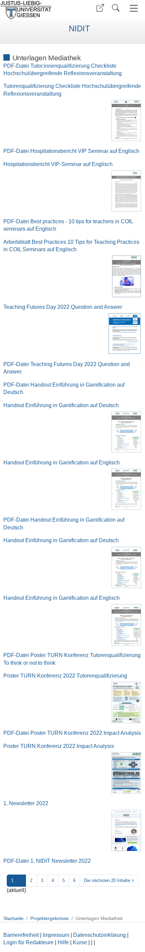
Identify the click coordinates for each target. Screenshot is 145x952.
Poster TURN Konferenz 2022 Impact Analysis (58, 746)
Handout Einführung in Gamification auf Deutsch (61, 405)
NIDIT (79, 28)
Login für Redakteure (28, 942)
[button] (100, 8)
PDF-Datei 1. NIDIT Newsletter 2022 (47, 861)
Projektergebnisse (49, 918)
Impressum (56, 935)
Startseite (13, 918)
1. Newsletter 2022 (25, 803)
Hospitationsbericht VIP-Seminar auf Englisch (58, 164)
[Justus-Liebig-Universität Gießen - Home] (35, 10)
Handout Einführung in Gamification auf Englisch (61, 462)
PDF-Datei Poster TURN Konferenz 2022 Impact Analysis (72, 733)
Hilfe (63, 942)
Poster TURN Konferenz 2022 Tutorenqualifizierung (65, 676)
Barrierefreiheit (21, 935)
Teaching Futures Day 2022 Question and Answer (62, 307)
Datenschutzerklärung (99, 935)
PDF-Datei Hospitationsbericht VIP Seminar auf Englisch (71, 151)
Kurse (80, 942)
